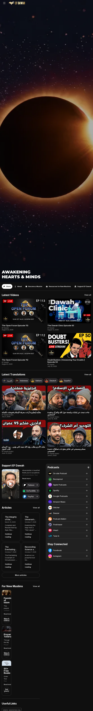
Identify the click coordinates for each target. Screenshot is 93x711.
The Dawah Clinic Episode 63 (60, 325)
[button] (7, 286)
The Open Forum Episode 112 (15, 360)
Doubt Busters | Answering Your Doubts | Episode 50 (66, 361)
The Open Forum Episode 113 (15, 325)
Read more (26, 478)
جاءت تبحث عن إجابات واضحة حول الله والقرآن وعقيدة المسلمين (68, 413)
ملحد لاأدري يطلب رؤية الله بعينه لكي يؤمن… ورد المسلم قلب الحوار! (23, 448)
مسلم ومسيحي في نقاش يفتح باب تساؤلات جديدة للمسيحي (66, 450)
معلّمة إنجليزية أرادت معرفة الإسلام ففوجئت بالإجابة (21, 412)
